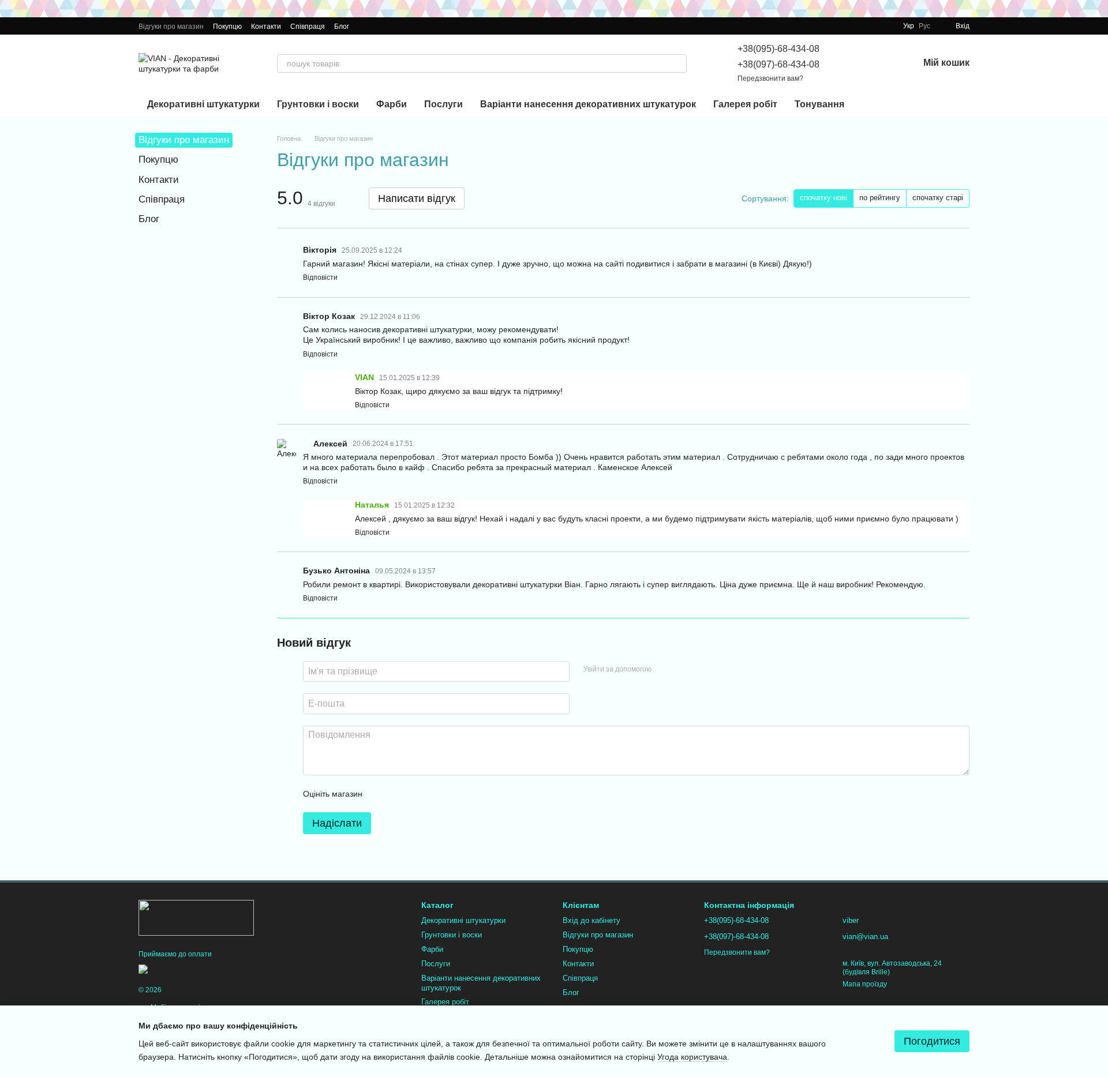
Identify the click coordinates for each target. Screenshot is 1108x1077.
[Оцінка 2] (400, 794)
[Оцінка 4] (437, 794)
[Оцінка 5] (455, 794)
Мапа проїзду (865, 984)
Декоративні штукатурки (203, 104)
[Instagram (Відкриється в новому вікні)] (365, 26)
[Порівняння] (849, 63)
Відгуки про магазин (171, 26)
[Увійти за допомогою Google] (683, 670)
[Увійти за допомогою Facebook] (664, 670)
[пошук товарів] (677, 63)
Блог (341, 26)
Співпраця (307, 26)
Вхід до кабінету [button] (591, 920)
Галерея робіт (745, 104)
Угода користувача (692, 1056)
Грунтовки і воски (318, 104)
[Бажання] (879, 63)
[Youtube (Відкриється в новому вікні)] (393, 26)
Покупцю (227, 26)
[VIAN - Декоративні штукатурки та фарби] (196, 917)
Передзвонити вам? (770, 78)
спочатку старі (937, 197)
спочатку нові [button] (823, 197)
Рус (924, 25)
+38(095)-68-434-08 (778, 49)
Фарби (391, 104)
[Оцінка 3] (418, 794)
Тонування (819, 104)
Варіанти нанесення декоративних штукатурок (588, 104)
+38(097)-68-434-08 (778, 64)
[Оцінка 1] (381, 794)
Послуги (443, 104)
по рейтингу (879, 197)
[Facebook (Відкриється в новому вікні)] (379, 26)
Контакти (266, 26)
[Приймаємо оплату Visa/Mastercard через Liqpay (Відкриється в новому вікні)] (222, 969)
